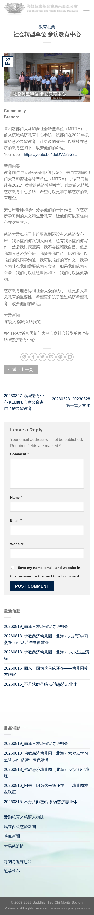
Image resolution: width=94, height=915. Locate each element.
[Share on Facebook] (33, 357)
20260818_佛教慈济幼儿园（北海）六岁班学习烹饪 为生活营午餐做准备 (46, 639)
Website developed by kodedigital (70, 908)
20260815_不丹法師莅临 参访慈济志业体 (40, 684)
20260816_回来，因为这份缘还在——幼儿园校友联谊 (46, 671)
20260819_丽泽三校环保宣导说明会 (36, 626)
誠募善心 (12, 871)
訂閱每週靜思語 (18, 862)
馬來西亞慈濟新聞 (20, 827)
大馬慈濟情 (14, 846)
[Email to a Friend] (51, 357)
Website (17, 544)
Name (16, 497)
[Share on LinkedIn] (69, 357)
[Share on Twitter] (42, 357)
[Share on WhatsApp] (24, 357)
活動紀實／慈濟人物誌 (24, 817)
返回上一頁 (22, 369)
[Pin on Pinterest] (60, 357)
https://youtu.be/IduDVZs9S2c (50, 154)
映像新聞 (12, 836)
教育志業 (47, 27)
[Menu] (86, 9)
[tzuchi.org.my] (41, 9)
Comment (19, 454)
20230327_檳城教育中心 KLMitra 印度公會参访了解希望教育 (24, 402)
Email (16, 520)
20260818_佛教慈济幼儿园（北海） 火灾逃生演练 (46, 655)
